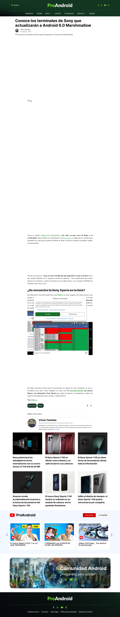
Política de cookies (51, 318)
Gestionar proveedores (42, 309)
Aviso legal (71, 318)
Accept (47, 314)
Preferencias (73, 314)
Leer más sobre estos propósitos (57, 309)
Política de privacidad (62, 318)
